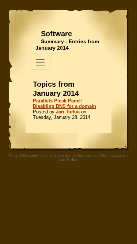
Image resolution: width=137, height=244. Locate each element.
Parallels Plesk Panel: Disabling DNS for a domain (64, 103)
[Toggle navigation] (40, 62)
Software (56, 34)
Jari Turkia (68, 112)
